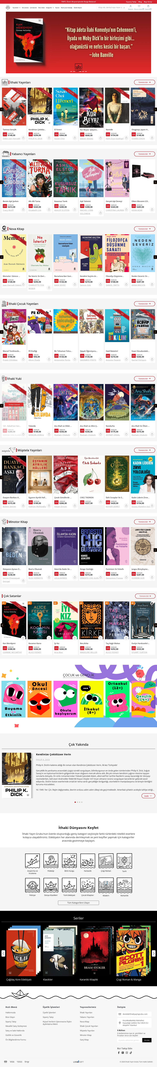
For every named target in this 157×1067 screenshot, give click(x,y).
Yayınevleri (16, 7)
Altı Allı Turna (34, 201)
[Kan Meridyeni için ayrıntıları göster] (14, 621)
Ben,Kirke (84, 643)
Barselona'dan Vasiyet (63, 276)
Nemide (109, 129)
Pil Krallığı (33, 351)
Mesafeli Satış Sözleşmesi (16, 1026)
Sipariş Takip (131, 2)
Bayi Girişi (148, 2)
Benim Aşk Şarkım (11, 201)
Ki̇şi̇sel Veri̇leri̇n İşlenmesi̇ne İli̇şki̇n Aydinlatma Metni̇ (57, 1022)
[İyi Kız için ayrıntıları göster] (65, 621)
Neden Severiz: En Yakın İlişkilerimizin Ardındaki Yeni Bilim (141, 276)
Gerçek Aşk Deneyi (114, 201)
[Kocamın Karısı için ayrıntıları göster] (40, 621)
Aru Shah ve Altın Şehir (89, 426)
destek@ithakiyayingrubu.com (135, 1014)
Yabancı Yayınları (87, 1017)
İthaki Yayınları (86, 1012)
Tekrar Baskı (41, 7)
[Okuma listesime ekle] (24, 91)
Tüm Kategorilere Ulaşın (78, 902)
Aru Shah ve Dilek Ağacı (63, 426)
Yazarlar (57, 7)
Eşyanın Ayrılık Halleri (38, 497)
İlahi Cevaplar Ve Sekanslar (115, 497)
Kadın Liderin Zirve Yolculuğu (141, 497)
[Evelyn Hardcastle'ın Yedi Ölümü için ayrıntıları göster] (143, 621)
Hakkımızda (10, 1012)
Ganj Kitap (84, 1039)
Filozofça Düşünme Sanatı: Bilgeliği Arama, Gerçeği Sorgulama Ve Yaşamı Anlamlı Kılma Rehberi (115, 276)
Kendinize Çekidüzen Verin (38, 129)
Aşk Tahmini (85, 201)
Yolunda (32, 426)
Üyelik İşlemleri (49, 1012)
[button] (71, 71)
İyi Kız (56, 643)
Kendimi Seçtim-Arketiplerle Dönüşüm (89, 276)
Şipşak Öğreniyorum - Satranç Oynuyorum (89, 351)
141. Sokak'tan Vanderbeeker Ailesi (12, 426)
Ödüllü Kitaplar (78, 7)
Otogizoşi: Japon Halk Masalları (141, 129)
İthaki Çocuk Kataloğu (66, 7)
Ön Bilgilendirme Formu (16, 1039)
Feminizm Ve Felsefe (115, 569)
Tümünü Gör (143, 82)
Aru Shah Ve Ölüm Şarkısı (141, 426)
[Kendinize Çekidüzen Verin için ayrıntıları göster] (16, 775)
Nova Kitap (84, 1021)
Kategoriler (49, 7)
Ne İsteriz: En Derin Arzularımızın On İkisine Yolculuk (38, 276)
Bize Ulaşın (10, 1017)
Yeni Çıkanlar (25, 7)
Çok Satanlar (33, 7)
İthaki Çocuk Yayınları (89, 1026)
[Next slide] (155, 109)
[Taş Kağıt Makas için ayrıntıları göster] (117, 621)
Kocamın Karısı (35, 643)
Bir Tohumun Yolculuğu (63, 351)
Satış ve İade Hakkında (15, 1030)
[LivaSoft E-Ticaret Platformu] (78, 1061)
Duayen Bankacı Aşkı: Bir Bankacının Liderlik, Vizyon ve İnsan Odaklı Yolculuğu (12, 497)
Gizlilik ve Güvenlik (14, 1035)
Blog (140, 2)
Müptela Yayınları (87, 1030)
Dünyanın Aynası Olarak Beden (12, 569)
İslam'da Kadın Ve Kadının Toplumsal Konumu (63, 569)
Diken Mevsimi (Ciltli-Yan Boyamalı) (141, 201)
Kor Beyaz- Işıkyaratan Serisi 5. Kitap (89, 130)
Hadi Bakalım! (112, 351)
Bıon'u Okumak (35, 569)
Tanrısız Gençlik (9, 129)
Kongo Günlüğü (86, 569)
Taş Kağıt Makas (113, 643)
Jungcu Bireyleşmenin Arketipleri (141, 569)
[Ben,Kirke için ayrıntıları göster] (91, 621)
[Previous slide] (1, 109)
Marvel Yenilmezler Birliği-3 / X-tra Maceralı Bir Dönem (12, 351)
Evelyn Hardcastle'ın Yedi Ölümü (141, 643)
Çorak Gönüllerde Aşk (63, 497)
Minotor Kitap (86, 1035)
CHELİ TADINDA (87, 497)
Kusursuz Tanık (60, 201)
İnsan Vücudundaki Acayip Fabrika (141, 351)
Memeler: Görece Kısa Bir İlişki (12, 276)
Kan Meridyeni (9, 643)
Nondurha (110, 426)
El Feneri (58, 129)
